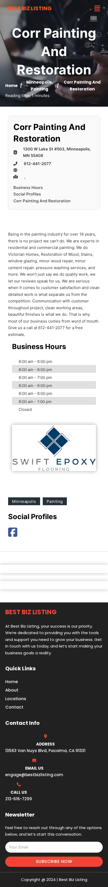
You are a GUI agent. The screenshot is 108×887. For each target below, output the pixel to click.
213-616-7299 (18, 799)
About (11, 690)
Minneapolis (39, 82)
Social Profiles (27, 194)
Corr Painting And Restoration (42, 200)
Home (11, 85)
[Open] (97, 8)
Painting (39, 89)
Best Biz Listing (30, 8)
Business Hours (28, 187)
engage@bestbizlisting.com (34, 774)
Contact (14, 707)
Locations (15, 699)
